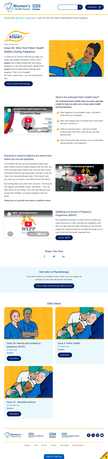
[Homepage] (22, 7)
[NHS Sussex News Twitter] (93, 435)
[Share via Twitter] (54, 256)
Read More (13, 358)
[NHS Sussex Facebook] (88, 435)
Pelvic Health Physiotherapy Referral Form (54, 286)
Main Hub (20, 18)
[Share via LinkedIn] (63, 256)
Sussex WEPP (64, 238)
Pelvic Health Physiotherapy (18, 84)
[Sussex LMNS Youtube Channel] (102, 435)
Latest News (31, 18)
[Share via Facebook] (44, 256)
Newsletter (10, 353)
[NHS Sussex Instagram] (97, 435)
